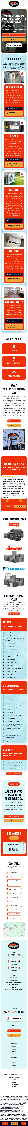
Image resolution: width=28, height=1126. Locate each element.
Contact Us (14, 1052)
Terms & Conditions (14, 1084)
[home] (14, 4)
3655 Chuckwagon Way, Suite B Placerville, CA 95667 (14, 990)
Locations (14, 1046)
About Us (14, 1049)
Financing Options (14, 1060)
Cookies (14, 1080)
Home (14, 1041)
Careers (14, 1062)
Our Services (14, 1043)
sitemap (14, 1086)
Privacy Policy (14, 1082)
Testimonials (14, 1057)
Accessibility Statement (14, 1077)
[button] (23, 1123)
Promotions (14, 1065)
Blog (14, 1054)
